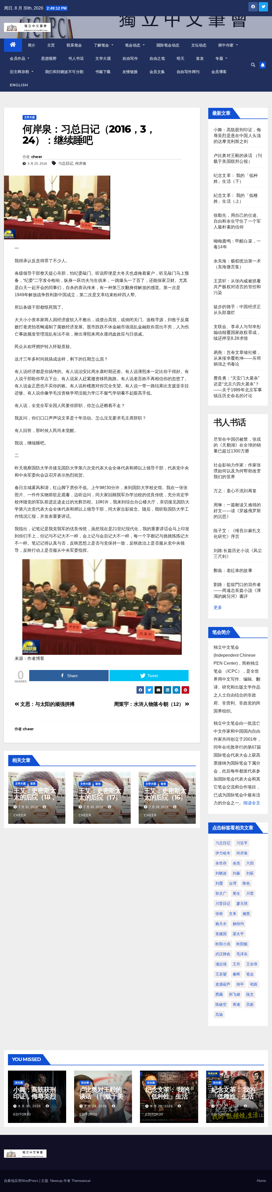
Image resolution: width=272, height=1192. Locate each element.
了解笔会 (102, 45)
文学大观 (103, 58)
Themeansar (81, 1181)
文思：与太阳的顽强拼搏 (47, 704)
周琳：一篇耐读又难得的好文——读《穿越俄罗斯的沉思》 (237, 511)
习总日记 (65, 163)
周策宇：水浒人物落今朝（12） (149, 704)
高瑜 (219, 1014)
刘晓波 (221, 873)
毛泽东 (242, 954)
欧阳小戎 (222, 944)
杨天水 (221, 924)
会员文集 (157, 71)
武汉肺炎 (222, 954)
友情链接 (130, 71)
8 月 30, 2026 (29, 1106)
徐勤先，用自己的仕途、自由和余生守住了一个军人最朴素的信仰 (237, 221)
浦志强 (221, 964)
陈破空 (221, 1004)
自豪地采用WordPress (21, 1181)
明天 (180, 58)
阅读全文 (251, 803)
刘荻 (250, 873)
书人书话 (76, 58)
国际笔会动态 (168, 45)
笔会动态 (133, 45)
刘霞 (219, 883)
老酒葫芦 (222, 984)
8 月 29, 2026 (95, 1106)
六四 (250, 863)
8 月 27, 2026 (227, 1106)
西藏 (219, 994)
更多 (218, 607)
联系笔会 (74, 45)
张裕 (219, 913)
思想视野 (49, 58)
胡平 (240, 984)
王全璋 (251, 964)
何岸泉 (80, 163)
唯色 (246, 883)
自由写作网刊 (188, 71)
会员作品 (18, 58)
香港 (236, 1004)
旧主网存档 (20, 71)
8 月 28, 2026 (161, 1106)
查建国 (221, 934)
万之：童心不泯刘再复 (235, 491)
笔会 (250, 974)
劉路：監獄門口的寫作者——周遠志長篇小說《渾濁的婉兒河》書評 (237, 590)
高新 (250, 1004)
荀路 (253, 984)
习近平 (242, 843)
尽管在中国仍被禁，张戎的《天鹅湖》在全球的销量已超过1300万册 (237, 445)
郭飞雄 (234, 994)
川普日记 (222, 903)
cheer (36, 156)
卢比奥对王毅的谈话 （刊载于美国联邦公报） (101, 1096)
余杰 (236, 863)
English (19, 85)
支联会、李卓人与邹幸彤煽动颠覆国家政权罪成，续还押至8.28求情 (237, 332)
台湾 (232, 883)
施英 (246, 913)
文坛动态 (199, 45)
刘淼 (236, 873)
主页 (51, 45)
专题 (219, 58)
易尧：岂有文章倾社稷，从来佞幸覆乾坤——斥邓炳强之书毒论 (237, 358)
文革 (232, 913)
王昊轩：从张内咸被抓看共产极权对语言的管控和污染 (237, 287)
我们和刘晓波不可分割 (64, 71)
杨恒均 (238, 924)
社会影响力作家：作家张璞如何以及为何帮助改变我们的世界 (237, 471)
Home (261, 1181)
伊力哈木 (222, 853)
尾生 (236, 893)
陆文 (250, 994)
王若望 (221, 974)
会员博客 (219, 71)
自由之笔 (157, 58)
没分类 (19, 1082)
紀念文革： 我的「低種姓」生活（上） (233, 1096)
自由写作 (130, 58)
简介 (32, 45)
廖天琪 (242, 903)
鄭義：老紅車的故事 (233, 570)
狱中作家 (226, 45)
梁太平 (238, 934)
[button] (253, 65)
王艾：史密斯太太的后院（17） (100, 794)
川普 (250, 893)
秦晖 (236, 974)
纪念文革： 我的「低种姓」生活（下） (167, 1096)
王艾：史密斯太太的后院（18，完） (35, 797)
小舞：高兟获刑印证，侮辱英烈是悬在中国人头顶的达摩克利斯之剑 (237, 136)
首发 (200, 58)
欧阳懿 (242, 944)
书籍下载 (103, 71)
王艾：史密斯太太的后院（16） (165, 794)
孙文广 (221, 893)
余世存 (221, 863)
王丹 (236, 964)
